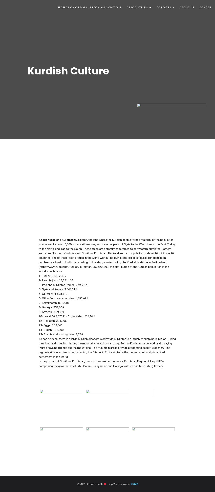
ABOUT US (187, 7)
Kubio (134, 484)
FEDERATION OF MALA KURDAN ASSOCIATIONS (90, 7)
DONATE (205, 7)
